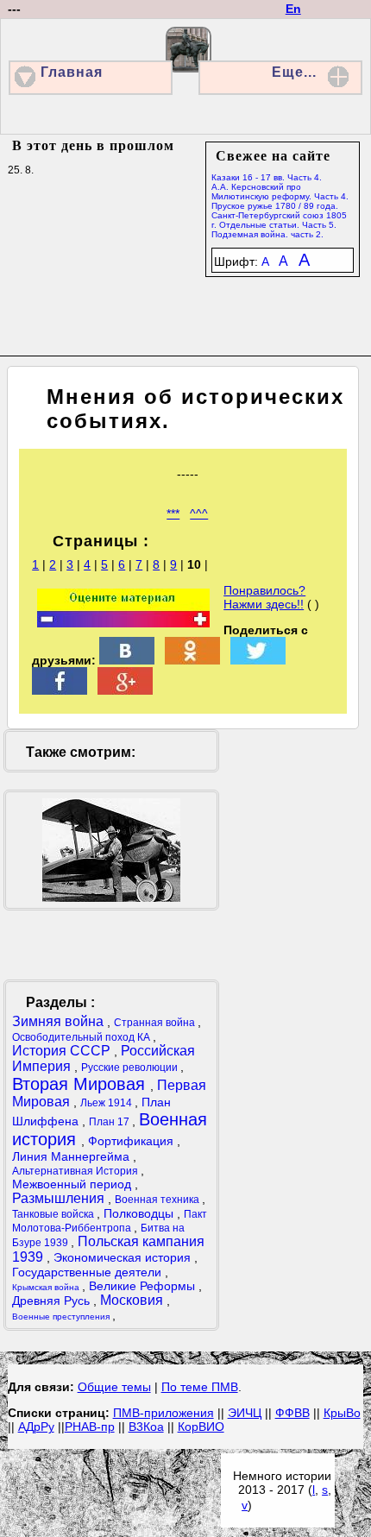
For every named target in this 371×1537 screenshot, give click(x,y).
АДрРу (36, 1426)
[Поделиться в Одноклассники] (192, 660)
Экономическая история (123, 1257)
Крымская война (47, 1287)
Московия (133, 1300)
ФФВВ (292, 1413)
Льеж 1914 (107, 1103)
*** (173, 513)
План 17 (110, 1122)
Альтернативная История (76, 1171)
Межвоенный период (73, 1184)
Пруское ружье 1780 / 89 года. (274, 206)
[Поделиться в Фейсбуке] (59, 690)
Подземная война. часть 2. (267, 234)
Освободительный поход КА (82, 1037)
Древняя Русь (52, 1300)
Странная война (156, 1023)
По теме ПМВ (199, 1387)
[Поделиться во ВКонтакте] (126, 660)
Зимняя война (59, 1021)
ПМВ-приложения (163, 1413)
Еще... (294, 72)
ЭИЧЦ (244, 1413)
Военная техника (158, 1200)
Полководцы (140, 1213)
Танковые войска (54, 1214)
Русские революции (130, 1067)
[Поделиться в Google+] (125, 690)
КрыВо (342, 1413)
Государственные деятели (88, 1272)
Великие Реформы (143, 1286)
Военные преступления (62, 1316)
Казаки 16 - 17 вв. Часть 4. (266, 177)
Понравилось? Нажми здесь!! (264, 597)
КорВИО (201, 1426)
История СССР (63, 1050)
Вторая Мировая (81, 1083)
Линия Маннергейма (72, 1156)
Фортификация (132, 1141)
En (293, 9)
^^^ (199, 513)
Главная (72, 72)
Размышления (60, 1198)
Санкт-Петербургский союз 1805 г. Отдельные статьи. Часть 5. (279, 220)
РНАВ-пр (90, 1426)
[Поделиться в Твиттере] (258, 660)
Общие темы (114, 1387)
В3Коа (146, 1426)
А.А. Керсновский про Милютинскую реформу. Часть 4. (280, 191)
